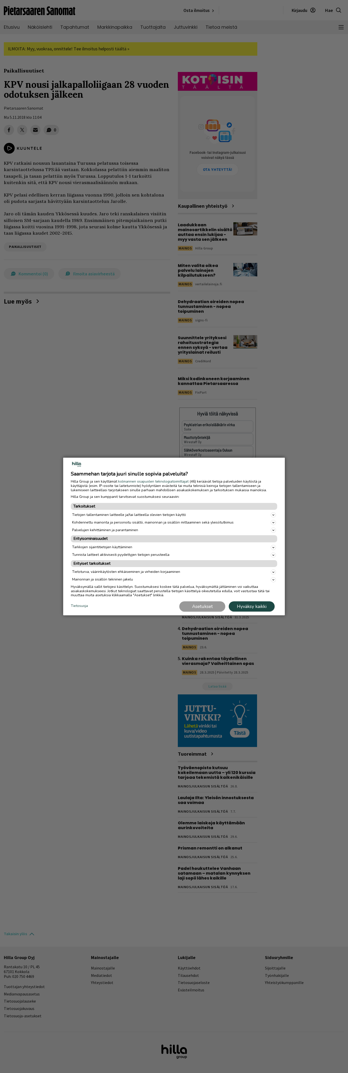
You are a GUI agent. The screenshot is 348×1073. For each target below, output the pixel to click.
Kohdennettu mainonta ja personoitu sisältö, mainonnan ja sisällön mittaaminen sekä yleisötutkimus (153, 522)
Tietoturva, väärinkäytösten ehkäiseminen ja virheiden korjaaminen (126, 571)
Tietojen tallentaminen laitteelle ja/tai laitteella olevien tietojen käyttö (129, 514)
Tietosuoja (79, 606)
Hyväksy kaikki (251, 606)
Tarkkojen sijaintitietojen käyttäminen (102, 547)
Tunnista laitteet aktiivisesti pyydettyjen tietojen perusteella (120, 554)
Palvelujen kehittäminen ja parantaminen (105, 530)
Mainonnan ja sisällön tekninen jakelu (102, 579)
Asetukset (202, 606)
